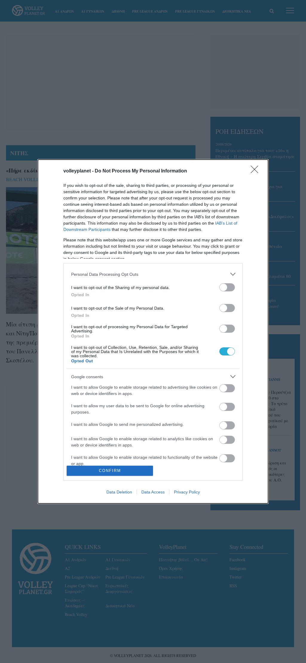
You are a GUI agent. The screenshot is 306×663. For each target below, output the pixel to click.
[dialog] (153, 331)
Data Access (153, 492)
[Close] (256, 171)
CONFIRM (110, 470)
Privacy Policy (187, 492)
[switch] (227, 287)
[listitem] (153, 274)
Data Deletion (119, 492)
